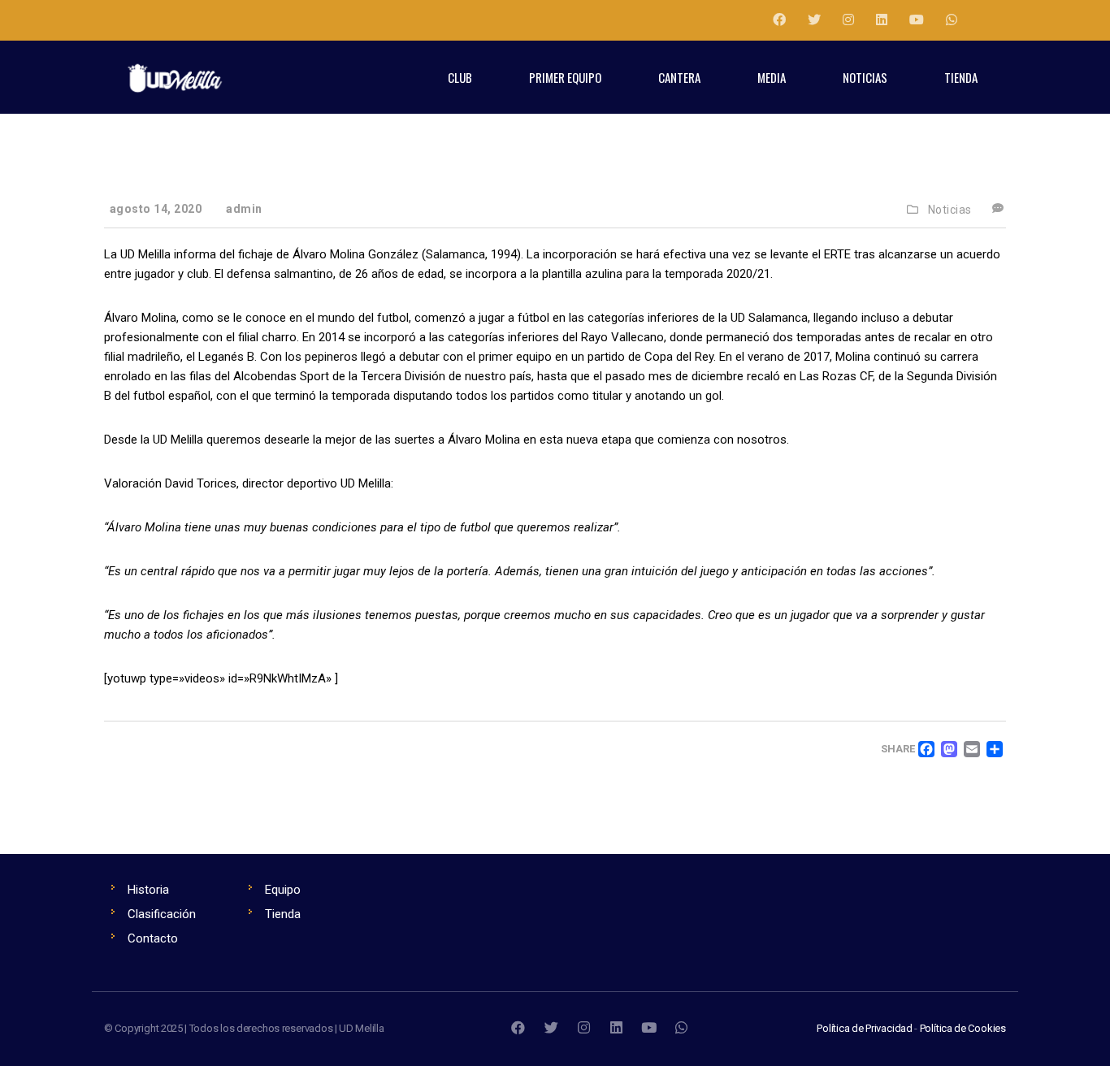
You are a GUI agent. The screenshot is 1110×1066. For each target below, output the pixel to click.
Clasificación (162, 914)
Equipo (283, 889)
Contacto (153, 938)
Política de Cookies (963, 1028)
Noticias (950, 209)
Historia (148, 889)
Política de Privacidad (865, 1028)
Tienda (283, 914)
